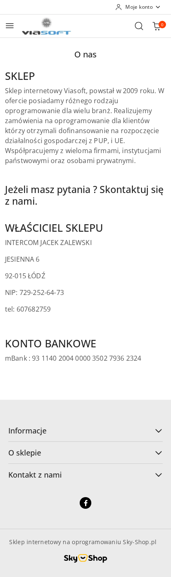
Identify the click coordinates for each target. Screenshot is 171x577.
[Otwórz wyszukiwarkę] (139, 26)
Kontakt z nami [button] (35, 475)
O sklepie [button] (24, 453)
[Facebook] (85, 503)
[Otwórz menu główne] (10, 25)
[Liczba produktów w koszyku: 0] (156, 26)
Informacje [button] (27, 431)
